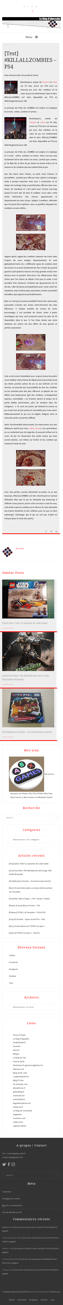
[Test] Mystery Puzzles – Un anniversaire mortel (27, 732)
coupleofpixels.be (21, 1076)
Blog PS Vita (18, 1080)
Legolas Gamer (19, 1125)
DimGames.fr (18, 1065)
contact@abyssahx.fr (16, 1153)
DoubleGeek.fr (19, 1042)
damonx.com (18, 1069)
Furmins (46, 82)
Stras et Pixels (19, 1035)
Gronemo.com (19, 1118)
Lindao (5, 1227)
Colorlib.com (54, 1291)
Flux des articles (11, 1198)
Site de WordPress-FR (12, 1212)
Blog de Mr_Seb (20, 1073)
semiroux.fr (18, 1107)
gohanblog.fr (18, 1091)
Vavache (16, 1046)
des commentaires (12, 1205)
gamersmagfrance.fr (34, 1065)
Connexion (6, 1191)
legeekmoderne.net (22, 1103)
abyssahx (20, 548)
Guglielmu (17, 1114)
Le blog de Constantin (22, 1110)
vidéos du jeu (35, 428)
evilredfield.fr (19, 1099)
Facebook (13, 962)
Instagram (13, 969)
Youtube (12, 976)
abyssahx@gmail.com (13, 1157)
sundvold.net (18, 1095)
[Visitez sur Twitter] (4, 1165)
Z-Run (54, 82)
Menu (28, 37)
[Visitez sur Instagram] (13, 1165)
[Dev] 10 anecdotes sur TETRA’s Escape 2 (27, 926)
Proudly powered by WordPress (17, 1291)
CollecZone (18, 1122)
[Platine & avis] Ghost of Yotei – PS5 (24, 905)
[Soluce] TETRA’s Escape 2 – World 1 (24, 933)
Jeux (11, 983)
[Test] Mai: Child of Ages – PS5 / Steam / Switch (29, 898)
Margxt (16, 1054)
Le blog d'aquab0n (21, 1038)
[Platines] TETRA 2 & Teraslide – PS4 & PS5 (27, 912)
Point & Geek (18, 1061)
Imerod (16, 1050)
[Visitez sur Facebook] (9, 1165)
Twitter (12, 955)
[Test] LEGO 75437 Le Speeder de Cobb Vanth (24, 623)
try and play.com (20, 1084)
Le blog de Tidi (19, 1057)
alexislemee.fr (19, 1088)
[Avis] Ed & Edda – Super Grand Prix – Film (27, 919)
